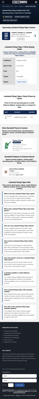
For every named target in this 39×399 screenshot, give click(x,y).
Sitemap (18, 395)
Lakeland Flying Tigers (20, 117)
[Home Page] (19, 2)
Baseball (21, 6)
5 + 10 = (4, 385)
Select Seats (21, 82)
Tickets (35, 32)
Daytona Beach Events (7, 6)
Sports (16, 6)
